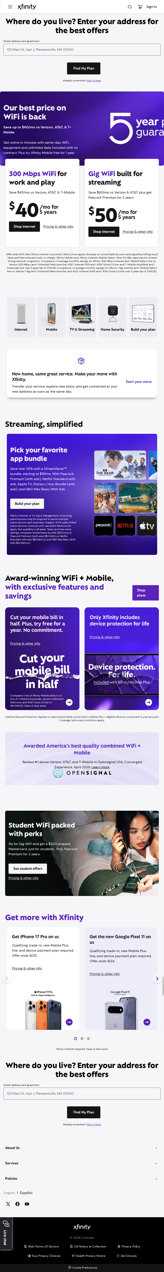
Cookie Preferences (84, 1267)
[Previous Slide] (7, 978)
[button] (75, 1038)
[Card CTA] (42, 658)
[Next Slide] (157, 978)
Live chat (5, 1237)
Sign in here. (94, 80)
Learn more (100, 767)
